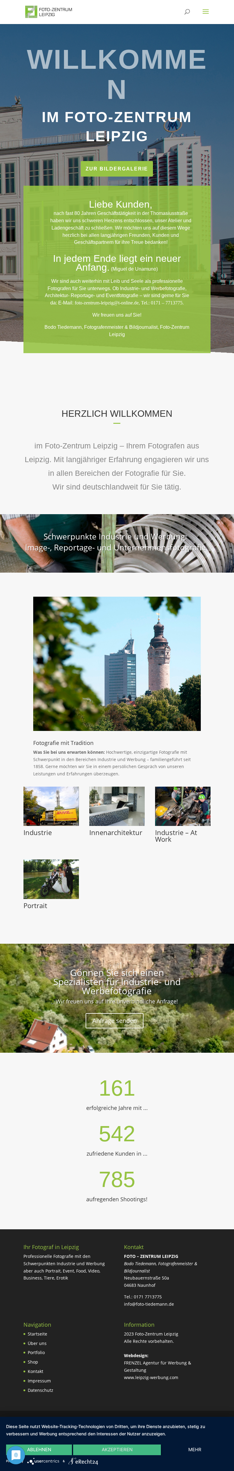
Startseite (37, 1334)
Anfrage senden (114, 1020)
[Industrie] (51, 824)
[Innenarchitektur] (117, 824)
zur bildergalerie (117, 168)
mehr (194, 1449)
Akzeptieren (117, 1449)
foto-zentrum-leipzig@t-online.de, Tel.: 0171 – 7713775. (129, 302)
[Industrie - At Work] (183, 824)
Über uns (37, 1343)
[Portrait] (51, 897)
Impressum (39, 1381)
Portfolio (36, 1352)
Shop (33, 1362)
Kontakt (35, 1371)
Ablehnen (39, 1449)
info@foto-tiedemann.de (149, 1304)
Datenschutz (40, 1390)
